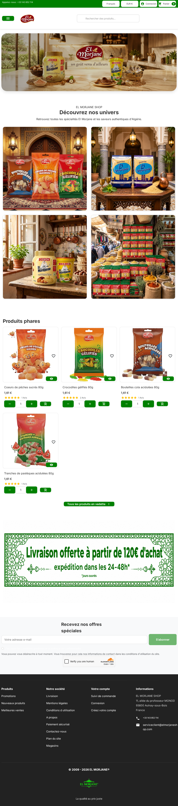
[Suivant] (163, 62)
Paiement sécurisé (58, 724)
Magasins (52, 745)
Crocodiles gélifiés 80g (78, 387)
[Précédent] (14, 62)
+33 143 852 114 (151, 717)
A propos (51, 717)
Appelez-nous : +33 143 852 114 (17, 2)
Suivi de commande (103, 696)
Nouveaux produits (13, 703)
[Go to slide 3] (93, 87)
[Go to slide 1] (75, 87)
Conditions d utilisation (60, 710)
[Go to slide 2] (84, 87)
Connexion (97, 703)
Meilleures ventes (12, 710)
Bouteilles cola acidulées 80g (140, 387)
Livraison (52, 696)
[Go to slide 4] (102, 87)
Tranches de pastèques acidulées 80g (29, 473)
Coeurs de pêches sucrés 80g (23, 387)
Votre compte (100, 689)
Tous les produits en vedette (89, 504)
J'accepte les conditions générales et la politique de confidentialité (43, 648)
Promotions (8, 696)
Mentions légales (57, 703)
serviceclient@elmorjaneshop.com (160, 727)
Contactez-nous (56, 731)
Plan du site (53, 738)
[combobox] (108, 18)
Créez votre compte (103, 710)
